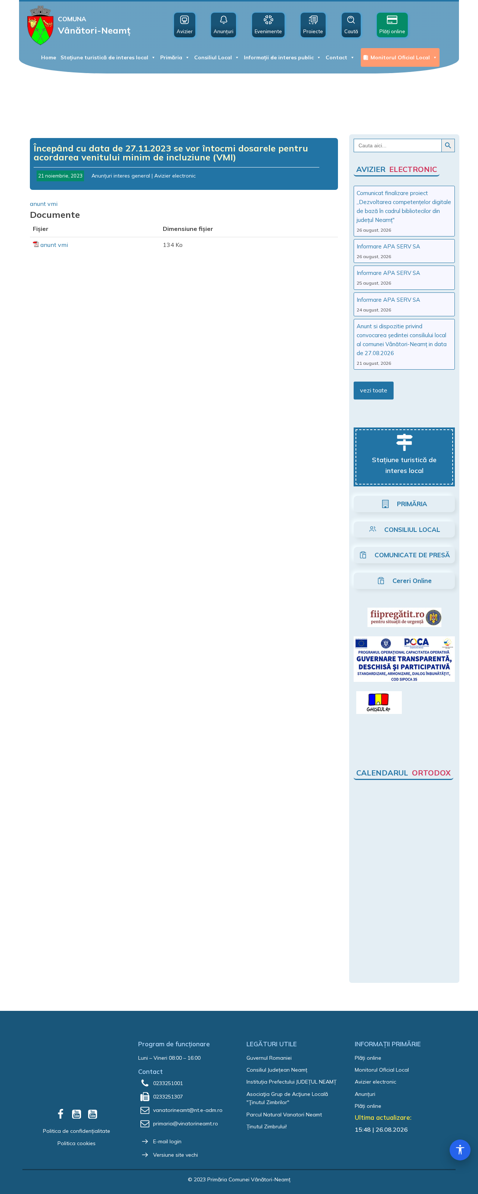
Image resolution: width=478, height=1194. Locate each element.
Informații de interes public (279, 57)
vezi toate (373, 390)
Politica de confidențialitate (76, 1131)
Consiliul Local (213, 57)
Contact (336, 57)
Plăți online (368, 1057)
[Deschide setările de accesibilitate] (460, 1150)
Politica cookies (77, 1143)
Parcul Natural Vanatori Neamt (284, 1114)
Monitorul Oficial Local (400, 57)
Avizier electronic (175, 175)
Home (48, 57)
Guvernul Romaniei (269, 1057)
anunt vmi (44, 203)
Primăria (171, 57)
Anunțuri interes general (120, 175)
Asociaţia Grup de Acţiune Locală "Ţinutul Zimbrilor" (287, 1098)
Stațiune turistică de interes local (104, 57)
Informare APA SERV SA (388, 246)
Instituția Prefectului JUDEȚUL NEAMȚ (291, 1081)
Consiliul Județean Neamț (276, 1069)
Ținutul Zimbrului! (266, 1126)
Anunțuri (365, 1094)
